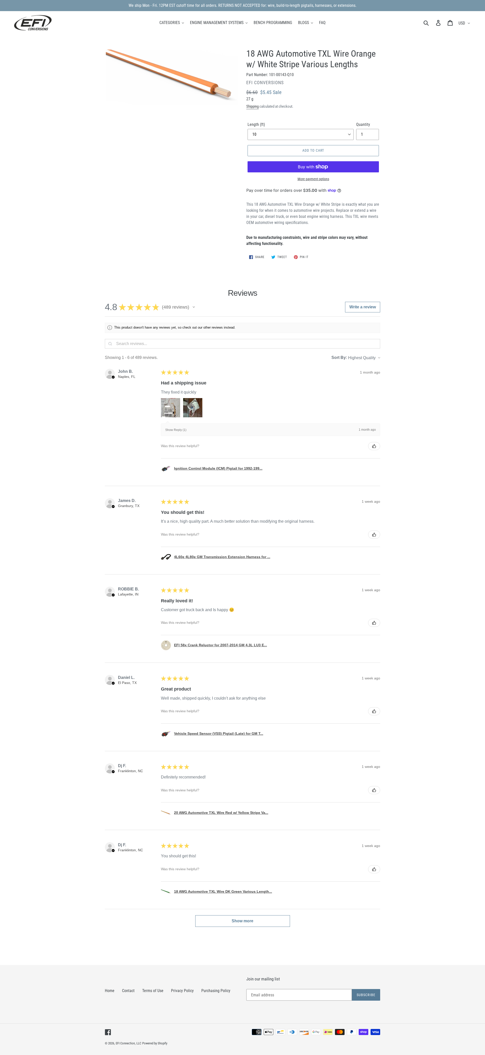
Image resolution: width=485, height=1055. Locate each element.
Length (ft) (256, 124)
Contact (128, 990)
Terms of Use (152, 990)
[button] (194, 307)
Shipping (252, 106)
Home (109, 990)
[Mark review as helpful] (374, 446)
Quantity (363, 124)
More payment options (313, 179)
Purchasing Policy (215, 990)
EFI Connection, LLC (128, 1043)
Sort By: (339, 357)
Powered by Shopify (154, 1043)
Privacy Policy (182, 990)
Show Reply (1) (175, 430)
